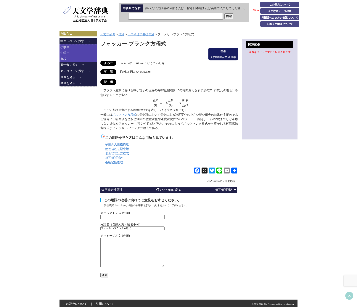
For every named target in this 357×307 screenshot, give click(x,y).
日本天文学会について (280, 23)
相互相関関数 (224, 189)
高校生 (64, 58)
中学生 (64, 52)
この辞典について (279, 4)
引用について (105, 303)
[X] (204, 171)
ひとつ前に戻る (170, 189)
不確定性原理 (113, 189)
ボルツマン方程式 (124, 114)
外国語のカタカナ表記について (280, 17)
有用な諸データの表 (280, 10)
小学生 (64, 47)
